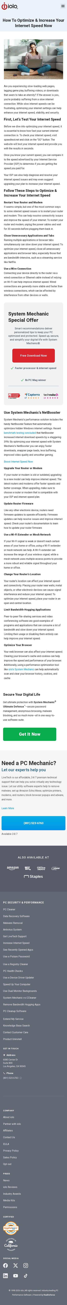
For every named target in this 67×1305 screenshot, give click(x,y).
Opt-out (7, 1164)
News (6, 1180)
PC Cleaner (9, 909)
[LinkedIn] (5, 1275)
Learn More (8, 808)
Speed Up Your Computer (16, 984)
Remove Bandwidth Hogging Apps (21, 1004)
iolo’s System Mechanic (21, 669)
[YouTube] (15, 1275)
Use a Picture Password (16, 956)
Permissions (10, 1207)
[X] (15, 1265)
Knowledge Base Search (16, 1025)
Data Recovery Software (16, 916)
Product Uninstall (12, 1039)
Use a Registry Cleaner (15, 964)
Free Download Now (33, 355)
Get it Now (29, 734)
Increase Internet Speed (16, 942)
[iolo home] (10, 6)
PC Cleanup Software (14, 1011)
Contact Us (9, 1137)
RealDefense (49, 1295)
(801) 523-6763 (33, 823)
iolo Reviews (10, 1187)
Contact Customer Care (15, 1032)
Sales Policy (10, 1157)
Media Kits (9, 1200)
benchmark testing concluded (20, 432)
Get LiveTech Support (14, 936)
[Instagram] (25, 1265)
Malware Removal (13, 923)
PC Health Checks (13, 971)
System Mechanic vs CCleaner (19, 997)
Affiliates (8, 1130)
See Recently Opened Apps (18, 949)
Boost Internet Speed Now (18, 461)
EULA (6, 1144)
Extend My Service (13, 1019)
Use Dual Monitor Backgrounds (20, 990)
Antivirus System (12, 929)
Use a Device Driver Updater (18, 977)
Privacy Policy (11, 1150)
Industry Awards (12, 1193)
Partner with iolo (12, 1123)
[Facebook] (5, 1265)
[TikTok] (25, 1275)
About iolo (8, 1117)
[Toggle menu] (62, 6)
